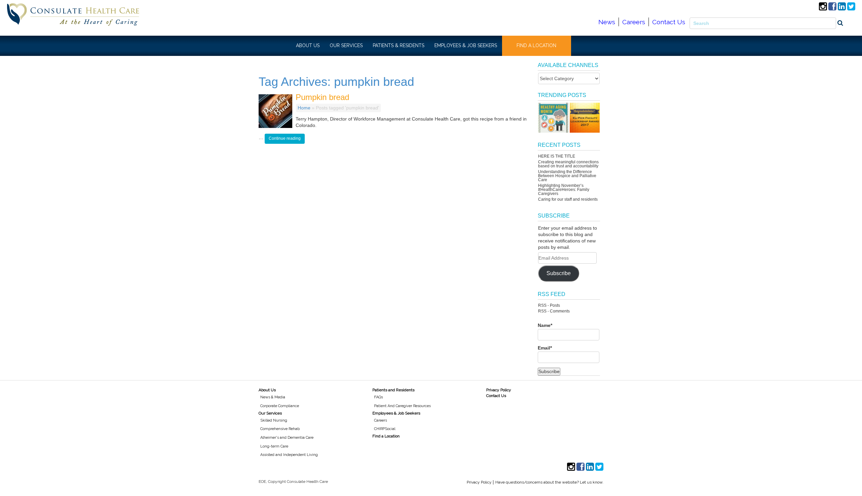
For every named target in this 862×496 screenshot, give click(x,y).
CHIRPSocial (384, 429)
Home (304, 107)
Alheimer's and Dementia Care (286, 437)
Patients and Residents (393, 390)
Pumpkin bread (322, 97)
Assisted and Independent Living (289, 455)
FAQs (378, 397)
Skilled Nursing (273, 420)
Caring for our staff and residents (568, 199)
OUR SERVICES (346, 45)
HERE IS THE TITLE (556, 156)
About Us (267, 390)
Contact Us (668, 22)
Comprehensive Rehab (280, 429)
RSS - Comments (554, 311)
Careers (633, 22)
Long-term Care (274, 446)
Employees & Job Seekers (396, 413)
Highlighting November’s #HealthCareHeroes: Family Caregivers (563, 189)
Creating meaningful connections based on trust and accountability (568, 164)
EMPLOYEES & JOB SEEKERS (465, 45)
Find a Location (386, 436)
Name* (545, 325)
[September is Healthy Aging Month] (553, 118)
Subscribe (558, 273)
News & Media (272, 397)
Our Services (270, 413)
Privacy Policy (498, 390)
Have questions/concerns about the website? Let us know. (549, 482)
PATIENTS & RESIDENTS (398, 45)
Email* (545, 348)
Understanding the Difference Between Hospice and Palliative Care (567, 175)
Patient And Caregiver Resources (402, 406)
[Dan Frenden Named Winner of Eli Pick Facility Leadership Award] (585, 118)
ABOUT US (308, 45)
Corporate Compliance (279, 406)
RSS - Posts (549, 305)
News (606, 22)
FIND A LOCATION (536, 45)
